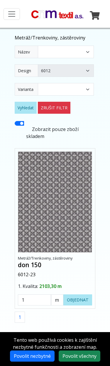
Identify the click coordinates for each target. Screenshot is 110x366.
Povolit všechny (79, 356)
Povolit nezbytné (32, 356)
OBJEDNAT (78, 300)
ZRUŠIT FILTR (54, 108)
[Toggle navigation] (12, 14)
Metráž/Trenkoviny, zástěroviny (45, 258)
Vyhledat (26, 108)
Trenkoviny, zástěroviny (58, 37)
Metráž (23, 37)
